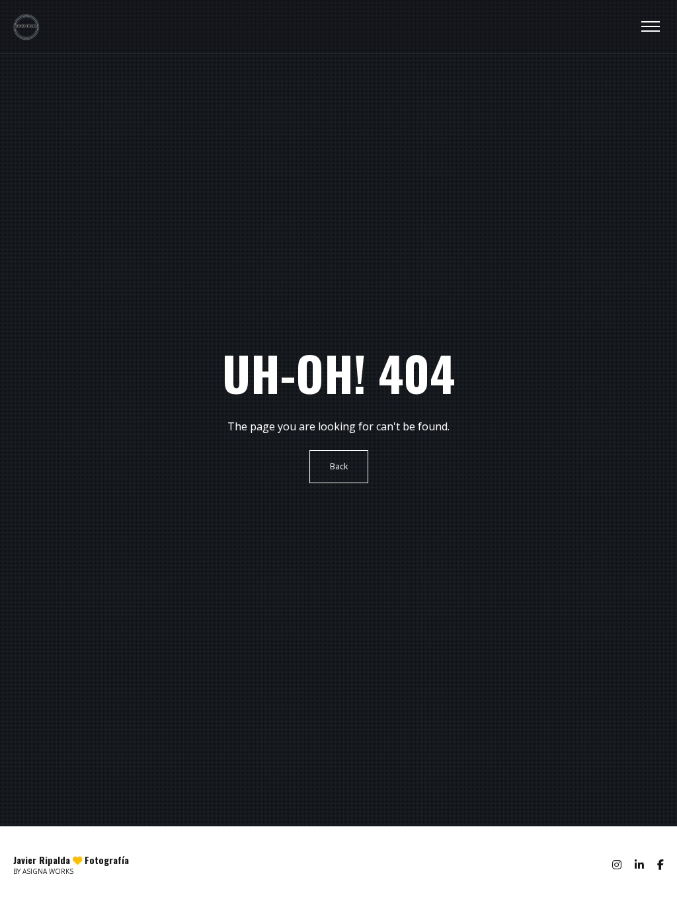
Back (339, 466)
